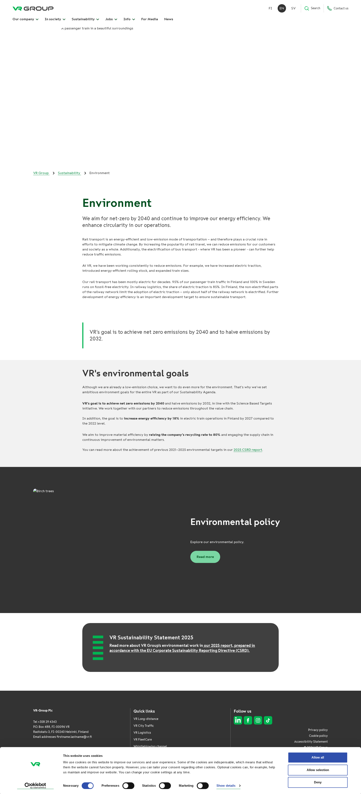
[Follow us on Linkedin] (238, 720)
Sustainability (83, 19)
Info (127, 19)
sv (293, 8)
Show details (225, 786)
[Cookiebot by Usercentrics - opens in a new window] (35, 786)
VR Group (41, 173)
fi (270, 8)
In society (53, 19)
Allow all (317, 757)
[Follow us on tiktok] (268, 720)
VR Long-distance (145, 719)
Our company (24, 19)
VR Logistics (142, 733)
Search (315, 8)
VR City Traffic (143, 726)
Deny (318, 782)
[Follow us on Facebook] (248, 720)
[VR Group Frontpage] (33, 8)
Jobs (109, 19)
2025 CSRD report (248, 450)
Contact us (341, 8)
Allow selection (318, 770)
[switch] (128, 785)
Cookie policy (318, 736)
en (282, 8)
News (168, 19)
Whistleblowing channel (150, 746)
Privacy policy (318, 730)
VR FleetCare (142, 739)
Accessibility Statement (311, 741)
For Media (149, 19)
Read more (205, 557)
